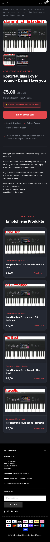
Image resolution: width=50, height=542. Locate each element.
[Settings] (40, 2)
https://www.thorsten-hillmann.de (16, 484)
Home (5, 9)
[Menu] (3, 3)
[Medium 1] (9, 60)
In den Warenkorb (25, 115)
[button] (45, 2)
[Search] (8, 3)
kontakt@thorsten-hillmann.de (21, 479)
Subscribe (13, 505)
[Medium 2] (22, 60)
